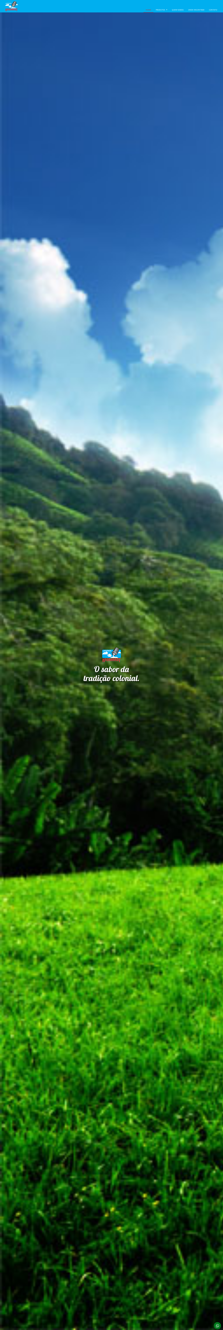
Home (148, 10)
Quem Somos (178, 10)
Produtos (160, 10)
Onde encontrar (196, 10)
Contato (213, 10)
